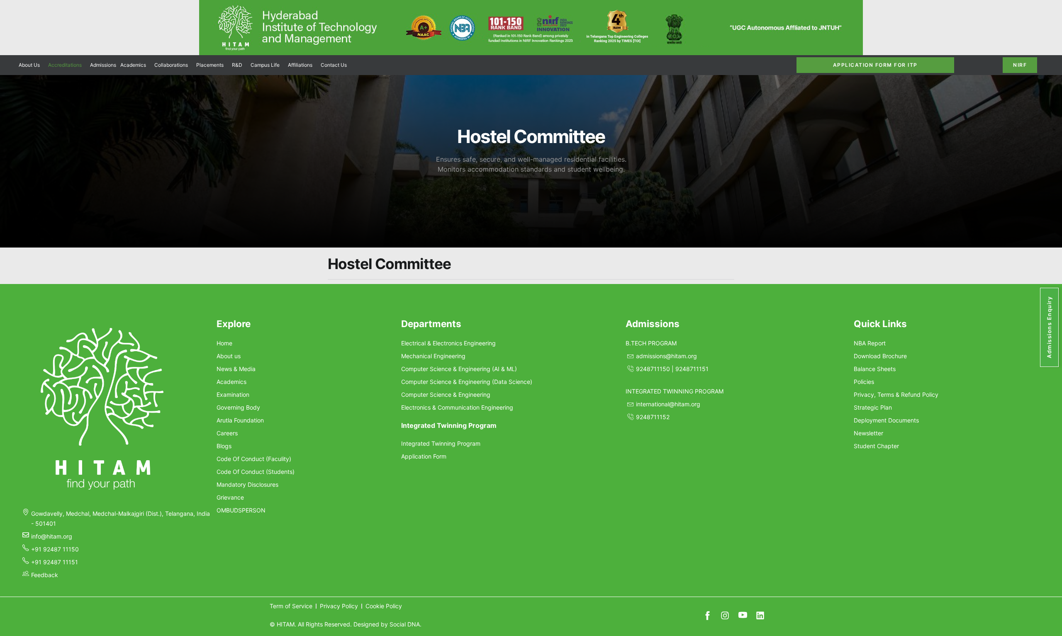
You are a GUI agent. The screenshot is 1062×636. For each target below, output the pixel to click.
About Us (29, 65)
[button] (31, 65)
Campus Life (265, 65)
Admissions (103, 65)
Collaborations (171, 65)
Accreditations (65, 65)
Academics (133, 65)
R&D (237, 65)
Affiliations (300, 65)
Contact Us (334, 65)
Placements (210, 65)
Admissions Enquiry (1049, 327)
